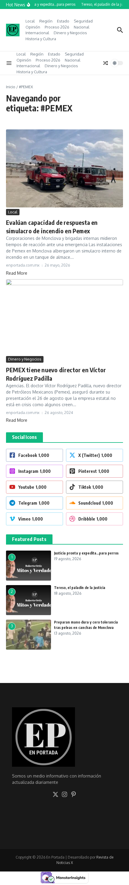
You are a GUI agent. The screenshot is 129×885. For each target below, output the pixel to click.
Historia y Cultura (41, 38)
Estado (63, 21)
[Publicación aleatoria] (105, 63)
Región (45, 21)
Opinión (33, 27)
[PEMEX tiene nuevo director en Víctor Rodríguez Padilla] (64, 317)
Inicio (10, 86)
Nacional (81, 27)
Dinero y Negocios (70, 32)
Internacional (37, 32)
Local (30, 21)
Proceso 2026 (57, 27)
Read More (16, 273)
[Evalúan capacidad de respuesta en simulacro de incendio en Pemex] (64, 168)
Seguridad (83, 21)
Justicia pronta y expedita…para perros (86, 553)
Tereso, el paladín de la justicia (79, 587)
